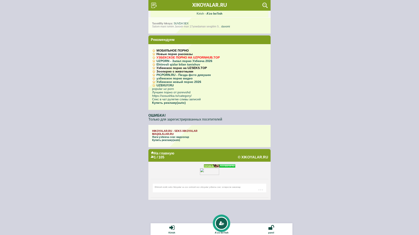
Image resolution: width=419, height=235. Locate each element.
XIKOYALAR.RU (209, 5)
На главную (164, 153)
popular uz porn (163, 89)
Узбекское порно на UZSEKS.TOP (181, 68)
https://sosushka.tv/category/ (172, 95)
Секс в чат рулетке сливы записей (176, 99)
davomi (225, 26)
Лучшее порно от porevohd (171, 92)
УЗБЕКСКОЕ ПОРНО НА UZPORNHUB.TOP (188, 57)
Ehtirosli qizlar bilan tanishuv (178, 64)
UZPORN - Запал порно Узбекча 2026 (184, 61)
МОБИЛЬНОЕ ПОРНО (172, 50)
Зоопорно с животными (174, 71)
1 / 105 (159, 157)
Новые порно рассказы (174, 54)
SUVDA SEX (181, 23)
